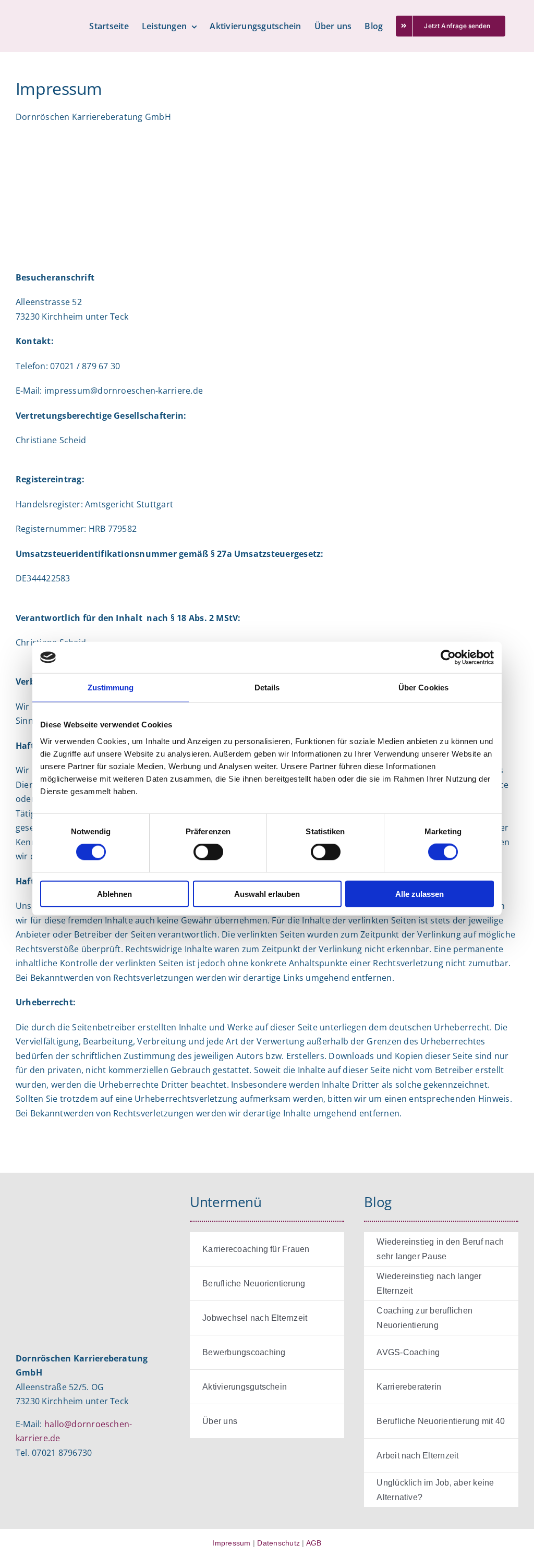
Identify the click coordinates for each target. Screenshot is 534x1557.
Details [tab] (267, 687)
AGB (314, 1543)
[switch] (208, 852)
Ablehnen (114, 893)
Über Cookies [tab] (423, 687)
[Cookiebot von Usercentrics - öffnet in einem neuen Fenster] (448, 657)
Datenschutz (278, 1543)
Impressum (231, 1543)
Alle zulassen (419, 893)
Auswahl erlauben (267, 893)
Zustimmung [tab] (111, 687)
